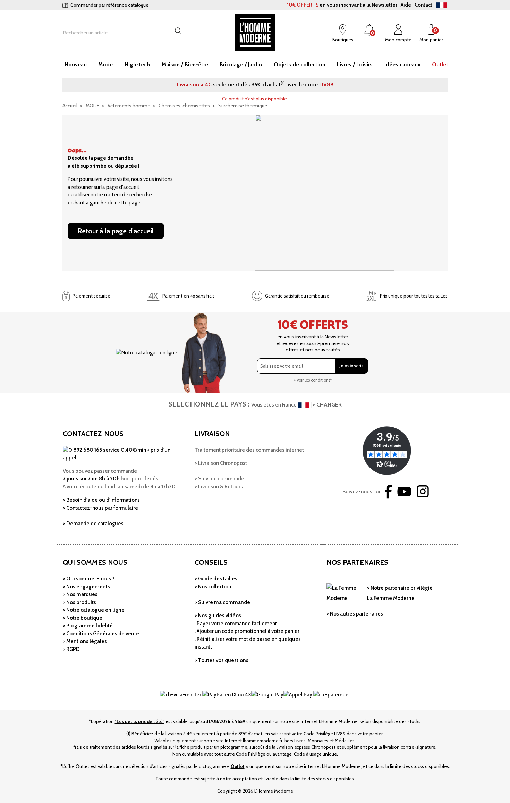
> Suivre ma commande (222, 602)
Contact (423, 5)
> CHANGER (327, 404)
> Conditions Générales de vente (101, 633)
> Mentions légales (85, 641)
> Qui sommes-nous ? (88, 579)
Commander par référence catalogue (108, 5)
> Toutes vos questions (221, 660)
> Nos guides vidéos (218, 615)
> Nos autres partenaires (354, 614)
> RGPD (71, 649)
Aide (406, 5)
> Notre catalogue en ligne (94, 610)
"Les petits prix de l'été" (139, 721)
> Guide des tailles (216, 579)
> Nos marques (80, 594)
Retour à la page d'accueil (116, 231)
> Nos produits (79, 602)
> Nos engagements (86, 587)
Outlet (238, 766)
